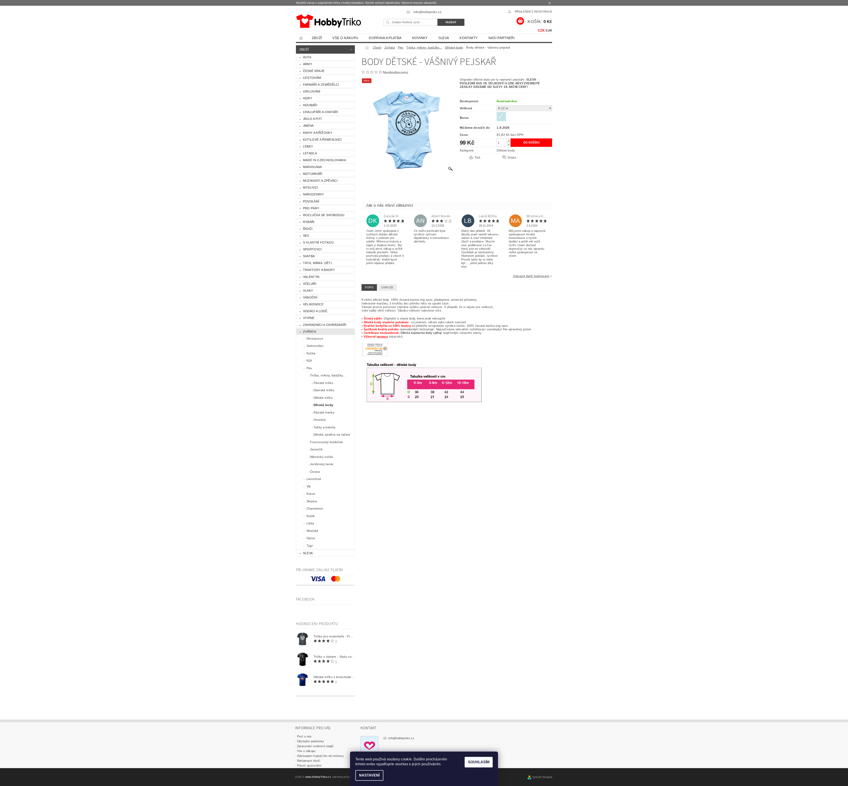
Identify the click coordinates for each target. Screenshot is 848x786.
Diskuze (387, 287)
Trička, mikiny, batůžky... (328, 375)
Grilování (311, 91)
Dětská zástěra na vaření (332, 434)
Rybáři (309, 222)
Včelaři (309, 283)
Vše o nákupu (345, 38)
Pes (309, 368)
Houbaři (310, 105)
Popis (369, 287)
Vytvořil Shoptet (542, 777)
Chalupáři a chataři (320, 112)
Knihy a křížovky (317, 132)
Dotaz (512, 157)
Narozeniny (313, 194)
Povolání (311, 201)
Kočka (311, 353)
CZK (541, 30)
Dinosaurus (315, 338)
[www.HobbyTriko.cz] (328, 21)
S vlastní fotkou (318, 242)
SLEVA (443, 38)
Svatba (309, 256)
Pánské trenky (324, 412)
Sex (306, 235)
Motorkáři (312, 174)
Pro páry (311, 208)
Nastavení (369, 775)
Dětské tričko (323, 397)
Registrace (543, 11)
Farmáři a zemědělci (321, 84)
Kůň (309, 360)
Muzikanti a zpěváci (320, 180)
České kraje (314, 71)
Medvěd (312, 531)
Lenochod (314, 479)
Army (307, 64)
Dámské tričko (324, 390)
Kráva (311, 493)
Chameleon (315, 508)
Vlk (309, 486)
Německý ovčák (321, 457)
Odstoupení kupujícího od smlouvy (320, 756)
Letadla (310, 153)
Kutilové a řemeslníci (322, 139)
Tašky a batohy (324, 427)
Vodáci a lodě (315, 311)
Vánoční (310, 297)
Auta (307, 57)
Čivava (315, 471)
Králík (311, 516)
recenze (382, 336)
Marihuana (312, 167)
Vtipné (308, 318)
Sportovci (312, 249)
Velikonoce (313, 304)
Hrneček (320, 419)
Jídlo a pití (312, 119)
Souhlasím (478, 762)
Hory (307, 98)
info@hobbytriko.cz (401, 738)
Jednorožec (315, 346)
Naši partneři (501, 38)
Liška (310, 523)
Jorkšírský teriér (321, 464)
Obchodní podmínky (310, 741)
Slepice (312, 501)
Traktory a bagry (319, 270)
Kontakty (469, 38)
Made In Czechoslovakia (324, 160)
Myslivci (310, 187)
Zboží (317, 38)
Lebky (308, 146)
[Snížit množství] (509, 145)
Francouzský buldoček (326, 442)
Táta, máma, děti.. (318, 263)
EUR (549, 30)
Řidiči (308, 229)
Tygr (310, 545)
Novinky (420, 38)
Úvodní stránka (301, 38)
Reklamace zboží (308, 760)
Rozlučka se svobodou (323, 215)
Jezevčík (316, 449)
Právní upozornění (309, 765)
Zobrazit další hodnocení (531, 276)
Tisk (477, 157)
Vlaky (308, 290)
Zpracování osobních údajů (315, 746)
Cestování (312, 77)
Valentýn (311, 277)
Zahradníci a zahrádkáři (324, 325)
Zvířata (309, 331)
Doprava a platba (385, 38)
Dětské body (323, 405)
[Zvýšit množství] (509, 141)
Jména (308, 125)
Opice (311, 538)
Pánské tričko (323, 383)
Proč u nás (304, 736)
